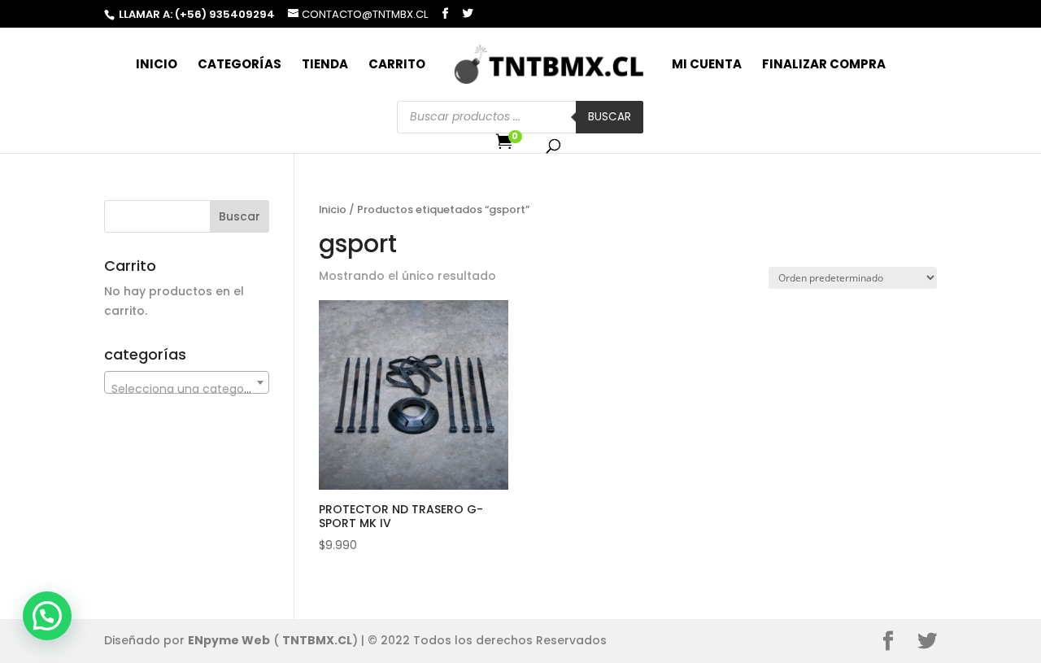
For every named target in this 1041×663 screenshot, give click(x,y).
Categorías (239, 65)
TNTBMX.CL (317, 640)
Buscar (609, 116)
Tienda (325, 65)
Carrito (396, 65)
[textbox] (186, 389)
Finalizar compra (824, 65)
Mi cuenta (707, 65)
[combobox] (186, 382)
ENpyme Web (229, 640)
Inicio (156, 65)
